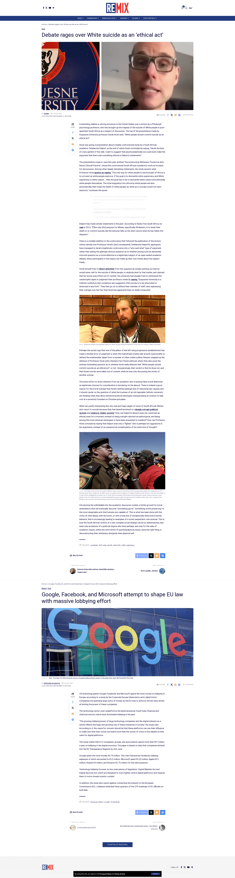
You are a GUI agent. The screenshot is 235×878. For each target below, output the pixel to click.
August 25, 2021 (138, 217)
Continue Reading (117, 844)
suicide (109, 545)
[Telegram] (53, 8)
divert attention (106, 269)
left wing (102, 545)
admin (46, 113)
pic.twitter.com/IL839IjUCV (102, 212)
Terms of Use (120, 874)
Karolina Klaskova (52, 683)
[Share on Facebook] (168, 115)
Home (44, 24)
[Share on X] (171, 115)
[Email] (175, 115)
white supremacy (128, 545)
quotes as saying (102, 172)
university (117, 545)
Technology (115, 802)
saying (134, 279)
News (44, 588)
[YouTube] (50, 8)
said (81, 227)
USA (43, 29)
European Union (96, 802)
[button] (155, 874)
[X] (46, 8)
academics (94, 545)
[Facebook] (43, 8)
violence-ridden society (102, 413)
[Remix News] (117, 8)
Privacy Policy (105, 874)
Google (107, 802)
